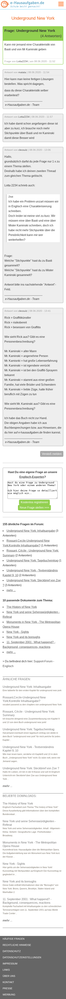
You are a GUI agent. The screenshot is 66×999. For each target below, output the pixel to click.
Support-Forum (43, 661)
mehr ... (11, 590)
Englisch (8, 666)
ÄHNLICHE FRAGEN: (17, 679)
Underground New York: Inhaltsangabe (31, 530)
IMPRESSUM (10, 963)
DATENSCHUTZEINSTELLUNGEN (22, 957)
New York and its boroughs (23, 637)
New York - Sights (18, 631)
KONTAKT (8, 982)
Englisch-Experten (31, 476)
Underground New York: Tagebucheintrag (32, 560)
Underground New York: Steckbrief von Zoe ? (31, 768)
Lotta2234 (22, 61)
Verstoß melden (52, 453)
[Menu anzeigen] (57, 4)
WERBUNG (9, 994)
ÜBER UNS (9, 976)
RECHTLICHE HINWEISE (17, 945)
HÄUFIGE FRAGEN (13, 938)
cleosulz (22, 149)
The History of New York (22, 606)
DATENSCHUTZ (12, 951)
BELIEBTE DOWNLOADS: (19, 795)
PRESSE (7, 988)
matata (22, 72)
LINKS (6, 969)
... (7, 786)
